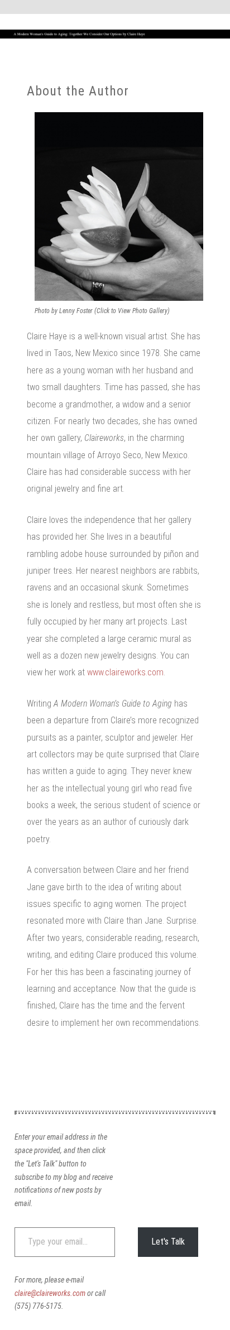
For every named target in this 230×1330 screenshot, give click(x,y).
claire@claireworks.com (50, 1293)
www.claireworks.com (125, 672)
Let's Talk (168, 1241)
